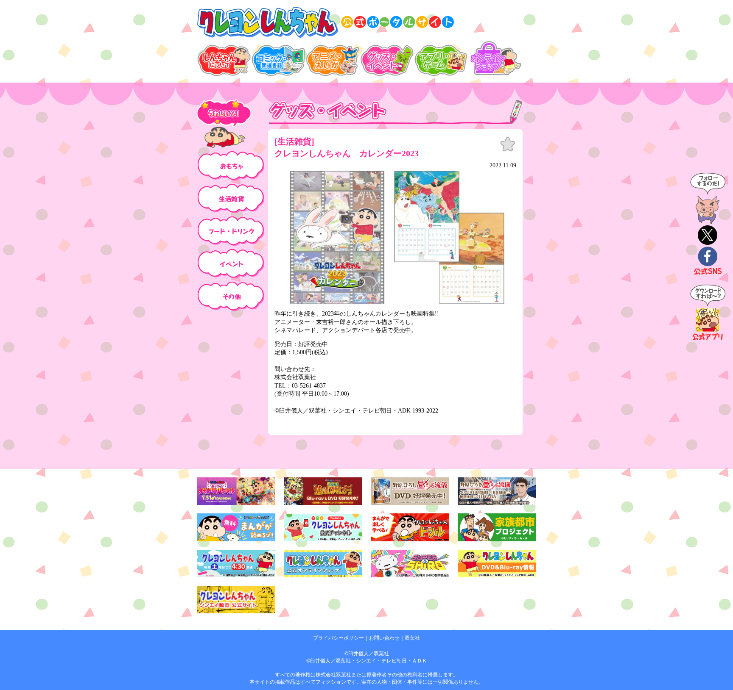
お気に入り (507, 144)
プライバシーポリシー (338, 638)
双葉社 (412, 638)
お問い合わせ (384, 638)
